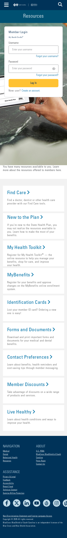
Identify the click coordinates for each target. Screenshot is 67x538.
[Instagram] (57, 506)
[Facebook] (7, 506)
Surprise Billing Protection (13, 493)
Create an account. (31, 90)
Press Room (41, 461)
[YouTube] (37, 506)
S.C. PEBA (40, 451)
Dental (5, 454)
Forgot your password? (47, 75)
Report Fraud (8, 487)
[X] (17, 506)
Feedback (6, 480)
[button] (60, 5)
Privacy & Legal (9, 477)
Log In (33, 83)
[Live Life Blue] (47, 506)
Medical (6, 451)
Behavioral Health (10, 458)
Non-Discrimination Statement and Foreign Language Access (27, 516)
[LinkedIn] (27, 506)
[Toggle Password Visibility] (54, 69)
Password (13, 61)
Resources (7, 461)
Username (14, 43)
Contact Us (40, 464)
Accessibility (8, 483)
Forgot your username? (47, 56)
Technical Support (10, 490)
